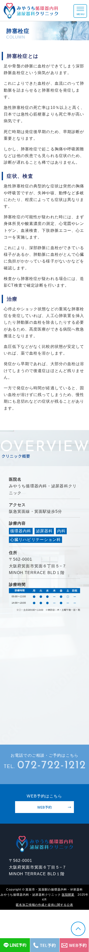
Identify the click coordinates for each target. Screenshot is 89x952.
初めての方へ (44, 37)
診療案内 (45, 48)
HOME (44, 26)
